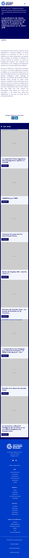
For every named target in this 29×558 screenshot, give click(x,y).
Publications (15, 510)
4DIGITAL (15, 522)
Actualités (15, 506)
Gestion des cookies (14, 552)
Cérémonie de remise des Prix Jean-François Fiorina (12, 235)
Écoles (15, 490)
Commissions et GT (15, 478)
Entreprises (15, 492)
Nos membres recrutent (15, 496)
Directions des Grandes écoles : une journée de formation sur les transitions (14, 311)
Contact (15, 482)
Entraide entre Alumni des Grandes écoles (14, 389)
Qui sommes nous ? (15, 472)
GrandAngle (15, 498)
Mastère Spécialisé (15, 524)
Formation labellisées (15, 532)
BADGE (15, 528)
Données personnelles (14, 548)
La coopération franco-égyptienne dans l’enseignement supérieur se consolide (14, 160)
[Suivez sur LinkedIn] (16, 460)
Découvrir (5, 165)
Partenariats (15, 480)
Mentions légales (14, 544)
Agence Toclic (17, 465)
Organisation (15, 476)
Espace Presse (15, 514)
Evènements (15, 508)
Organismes (15, 494)
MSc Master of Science (15, 526)
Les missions (15, 474)
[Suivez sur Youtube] (13, 460)
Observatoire (15, 512)
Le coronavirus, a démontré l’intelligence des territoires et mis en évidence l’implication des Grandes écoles (13, 428)
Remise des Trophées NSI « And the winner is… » (14, 273)
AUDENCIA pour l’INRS (10, 198)
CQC (15, 530)
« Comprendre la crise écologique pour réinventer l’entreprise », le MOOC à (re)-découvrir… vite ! (13, 350)
